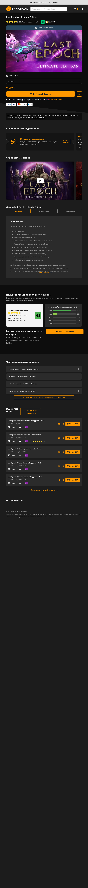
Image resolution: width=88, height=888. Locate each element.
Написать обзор (65, 331)
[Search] (64, 9)
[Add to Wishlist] (79, 94)
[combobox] (50, 9)
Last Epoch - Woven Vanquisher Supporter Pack (26, 421)
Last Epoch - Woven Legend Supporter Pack (24, 463)
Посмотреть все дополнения (30, 411)
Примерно (18, 211)
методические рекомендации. (23, 300)
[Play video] (40, 181)
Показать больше (42, 272)
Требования (69, 211)
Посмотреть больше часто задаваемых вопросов (44, 397)
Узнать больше (39, 117)
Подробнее (44, 211)
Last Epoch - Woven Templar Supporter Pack (25, 435)
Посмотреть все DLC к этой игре (44, 490)
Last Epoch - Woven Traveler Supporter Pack (25, 477)
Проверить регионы (57, 99)
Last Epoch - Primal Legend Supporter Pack (24, 449)
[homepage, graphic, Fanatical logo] (17, 9)
